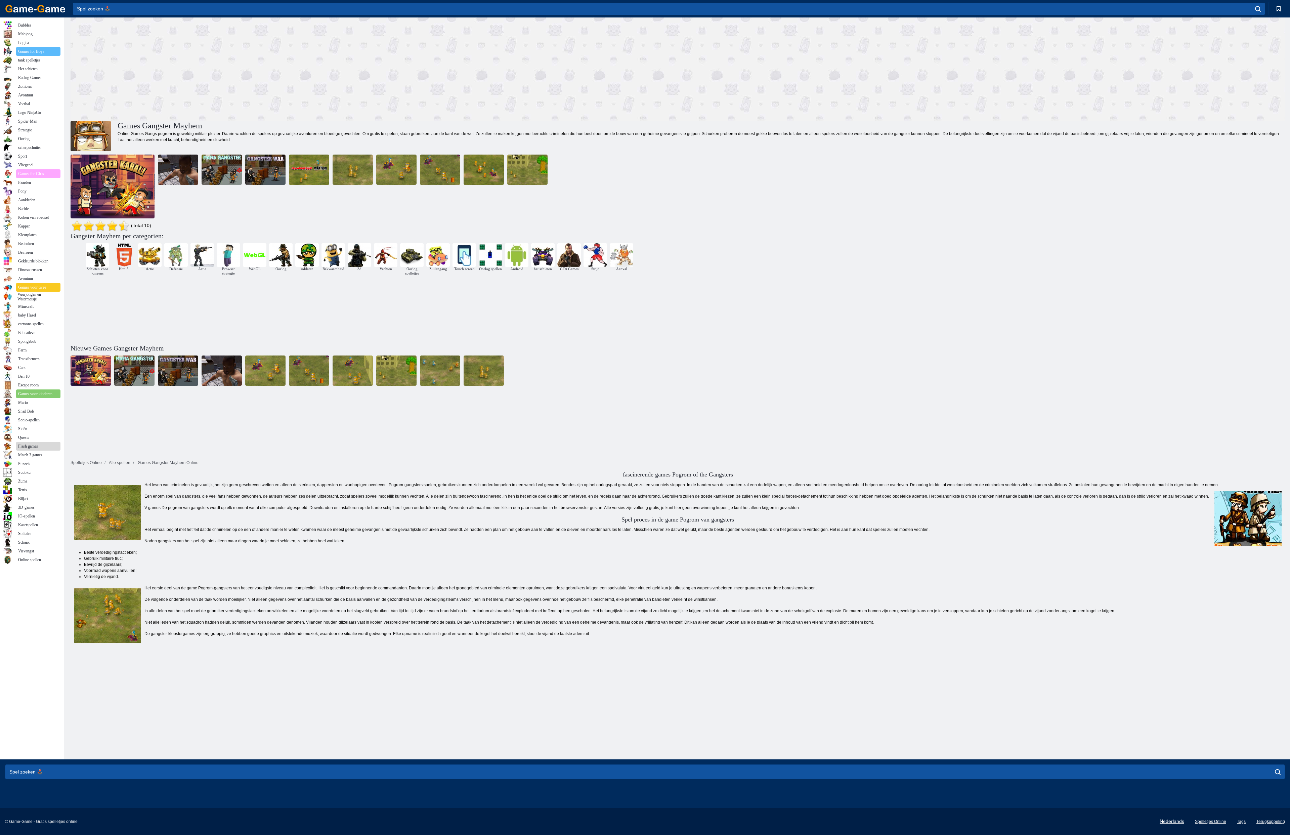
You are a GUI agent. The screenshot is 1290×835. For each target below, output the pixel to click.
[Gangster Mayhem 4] (484, 170)
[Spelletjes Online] (35, 8)
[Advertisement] (374, 68)
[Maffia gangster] (222, 170)
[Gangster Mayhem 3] (527, 170)
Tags (1241, 821)
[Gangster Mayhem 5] (396, 170)
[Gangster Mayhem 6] (440, 170)
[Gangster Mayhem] (309, 170)
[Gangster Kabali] (113, 186)
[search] (1258, 8)
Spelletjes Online (1210, 821)
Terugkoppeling (1270, 821)
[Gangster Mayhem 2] (353, 170)
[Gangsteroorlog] (265, 170)
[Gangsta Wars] (178, 170)
